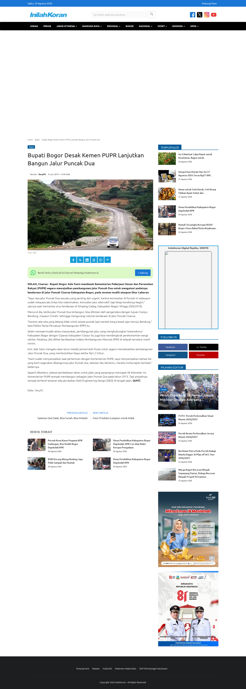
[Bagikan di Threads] (94, 260)
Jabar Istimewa (65, 26)
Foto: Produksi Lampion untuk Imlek (113, 418)
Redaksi (96, 668)
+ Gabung (143, 272)
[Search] (151, 14)
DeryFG (42, 174)
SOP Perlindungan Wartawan (153, 668)
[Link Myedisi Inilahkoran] (169, 293)
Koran (34, 26)
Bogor (130, 26)
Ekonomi (177, 26)
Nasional (145, 26)
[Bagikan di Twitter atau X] (80, 260)
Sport (161, 26)
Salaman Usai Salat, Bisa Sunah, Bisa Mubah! (62, 418)
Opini (193, 26)
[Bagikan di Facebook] (73, 260)
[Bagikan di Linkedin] (87, 260)
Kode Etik (107, 668)
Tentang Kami (82, 668)
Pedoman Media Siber (125, 668)
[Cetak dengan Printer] (107, 260)
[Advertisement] (123, 84)
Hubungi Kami (209, 3)
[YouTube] (213, 14)
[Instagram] (206, 14)
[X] (199, 14)
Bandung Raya (91, 26)
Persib (47, 26)
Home (30, 139)
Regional (113, 26)
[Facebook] (192, 14)
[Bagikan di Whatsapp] (101, 260)
